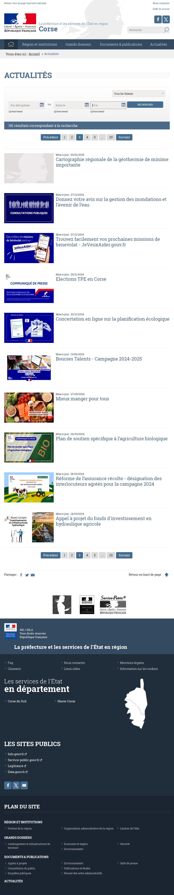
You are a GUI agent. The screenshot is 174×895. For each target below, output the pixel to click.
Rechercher (145, 104)
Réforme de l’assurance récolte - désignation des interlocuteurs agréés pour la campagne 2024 (109, 481)
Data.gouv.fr (16, 772)
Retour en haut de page (145, 575)
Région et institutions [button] (39, 44)
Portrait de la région (20, 828)
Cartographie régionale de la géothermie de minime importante (112, 162)
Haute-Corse (66, 701)
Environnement (73, 849)
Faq (10, 663)
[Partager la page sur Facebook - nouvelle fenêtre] (21, 574)
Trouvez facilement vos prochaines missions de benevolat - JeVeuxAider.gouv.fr (108, 242)
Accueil (34, 54)
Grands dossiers (78, 44)
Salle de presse (161, 8)
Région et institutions (23, 822)
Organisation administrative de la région (89, 828)
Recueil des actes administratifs (83, 873)
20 (111, 137)
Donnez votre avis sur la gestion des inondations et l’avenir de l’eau (111, 202)
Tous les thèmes (123, 93)
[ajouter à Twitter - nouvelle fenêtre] (26, 574)
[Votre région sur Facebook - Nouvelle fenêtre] (158, 19)
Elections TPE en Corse (81, 279)
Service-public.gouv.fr (24, 760)
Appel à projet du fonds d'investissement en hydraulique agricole (104, 521)
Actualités (158, 44)
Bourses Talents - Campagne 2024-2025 (99, 359)
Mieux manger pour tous (82, 399)
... (102, 137)
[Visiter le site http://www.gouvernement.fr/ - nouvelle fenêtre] (62, 604)
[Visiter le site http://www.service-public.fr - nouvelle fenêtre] (113, 604)
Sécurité (125, 844)
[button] (42, 104)
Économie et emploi (76, 844)
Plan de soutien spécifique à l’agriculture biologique (112, 438)
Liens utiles (72, 669)
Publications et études (77, 868)
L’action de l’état (129, 828)
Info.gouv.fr (16, 754)
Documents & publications (121, 44)
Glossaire (14, 669)
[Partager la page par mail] (32, 574)
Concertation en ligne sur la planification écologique (113, 319)
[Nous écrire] (24, 785)
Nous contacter (161, 3)
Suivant (124, 137)
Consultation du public (21, 868)
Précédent (50, 137)
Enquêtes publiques (19, 873)
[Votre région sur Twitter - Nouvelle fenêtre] (166, 19)
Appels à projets (17, 863)
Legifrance (16, 766)
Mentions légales (132, 663)
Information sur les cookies (139, 669)
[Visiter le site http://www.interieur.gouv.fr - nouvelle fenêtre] (87, 604)
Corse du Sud (17, 701)
